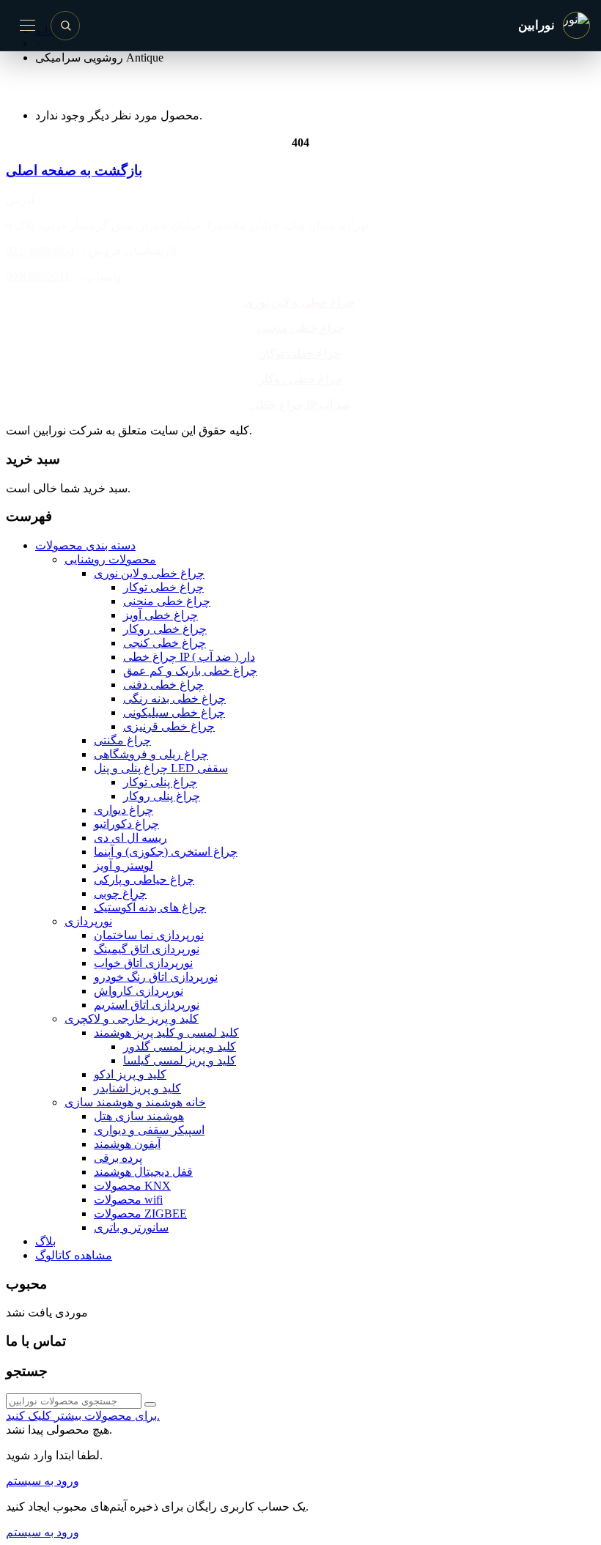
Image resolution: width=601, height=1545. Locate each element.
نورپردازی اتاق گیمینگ (146, 949)
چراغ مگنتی (122, 740)
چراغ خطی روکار (300, 379)
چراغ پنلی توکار (160, 782)
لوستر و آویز (123, 865)
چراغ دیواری (123, 810)
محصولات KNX (132, 1185)
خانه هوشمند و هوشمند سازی (135, 1102)
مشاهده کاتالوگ (73, 1255)
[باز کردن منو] (27, 26)
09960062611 (38, 276)
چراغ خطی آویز (160, 615)
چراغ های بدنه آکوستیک (150, 907)
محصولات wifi (128, 1199)
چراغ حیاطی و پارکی (144, 879)
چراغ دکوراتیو (126, 824)
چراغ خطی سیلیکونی (174, 712)
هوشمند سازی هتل (139, 1116)
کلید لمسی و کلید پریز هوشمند (166, 1032)
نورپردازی (88, 921)
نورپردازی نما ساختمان (149, 935)
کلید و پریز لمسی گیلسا (179, 1060)
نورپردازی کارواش (138, 991)
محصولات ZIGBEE (140, 1213)
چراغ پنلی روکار (161, 796)
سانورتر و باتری (131, 1227)
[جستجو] (65, 25)
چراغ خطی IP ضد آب (301, 405)
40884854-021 (40, 251)
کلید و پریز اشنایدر (137, 1088)
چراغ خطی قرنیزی (169, 726)
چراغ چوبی (120, 893)
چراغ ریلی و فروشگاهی (151, 754)
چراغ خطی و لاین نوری (299, 302)
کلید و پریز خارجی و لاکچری (131, 1018)
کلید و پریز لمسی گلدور (179, 1046)
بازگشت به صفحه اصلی (74, 170)
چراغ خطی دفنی (163, 684)
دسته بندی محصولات (85, 545)
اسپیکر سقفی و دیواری (149, 1130)
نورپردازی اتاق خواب (143, 963)
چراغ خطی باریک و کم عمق (190, 670)
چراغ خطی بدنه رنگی (174, 698)
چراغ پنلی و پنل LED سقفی (161, 768)
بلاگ (45, 1241)
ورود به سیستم (42, 1481)
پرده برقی (118, 1158)
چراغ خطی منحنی (300, 328)
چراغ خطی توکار (300, 353)
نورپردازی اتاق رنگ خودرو (156, 977)
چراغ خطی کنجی (164, 643)
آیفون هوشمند (127, 1144)
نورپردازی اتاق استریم (146, 1004)
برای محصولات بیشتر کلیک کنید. (83, 1415)
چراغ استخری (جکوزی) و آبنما (165, 851)
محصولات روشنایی (110, 559)
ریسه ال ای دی (130, 837)
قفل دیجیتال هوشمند (143, 1172)
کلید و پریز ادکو (130, 1074)
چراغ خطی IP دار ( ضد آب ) (189, 657)
